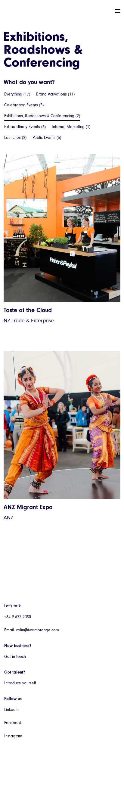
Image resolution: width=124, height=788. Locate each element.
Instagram (13, 736)
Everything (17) (17, 94)
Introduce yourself (20, 683)
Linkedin (11, 709)
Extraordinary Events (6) (25, 126)
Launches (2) (15, 137)
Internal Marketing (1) (71, 126)
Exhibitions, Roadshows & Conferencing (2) (42, 115)
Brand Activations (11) (55, 94)
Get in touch (15, 656)
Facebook (13, 722)
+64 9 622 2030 (17, 616)
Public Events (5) (47, 137)
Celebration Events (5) (24, 105)
